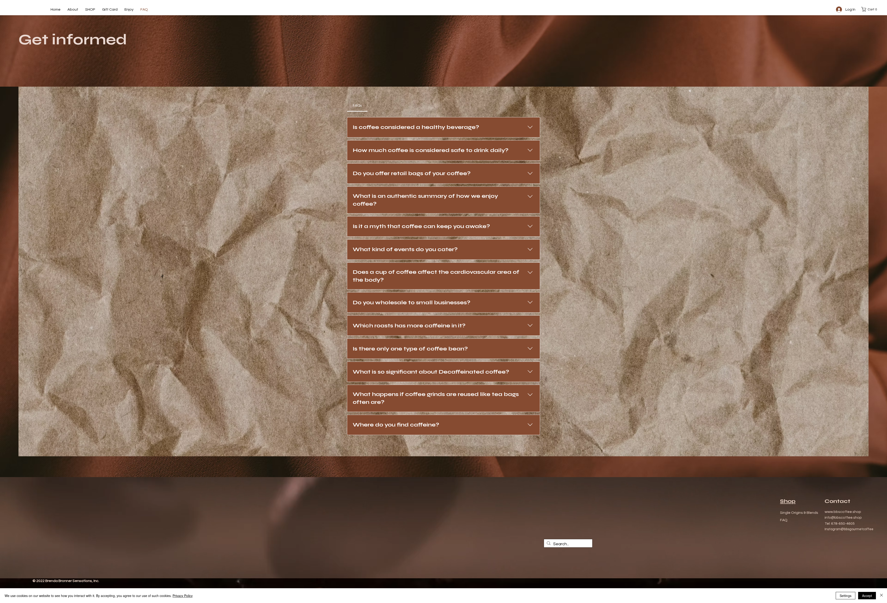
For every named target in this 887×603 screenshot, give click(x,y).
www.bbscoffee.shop (843, 512)
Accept (867, 595)
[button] (870, 9)
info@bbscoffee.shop (843, 517)
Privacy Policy (183, 595)
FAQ (783, 520)
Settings (845, 595)
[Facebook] (852, 580)
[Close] (881, 595)
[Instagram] (858, 580)
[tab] (357, 106)
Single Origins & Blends (799, 513)
